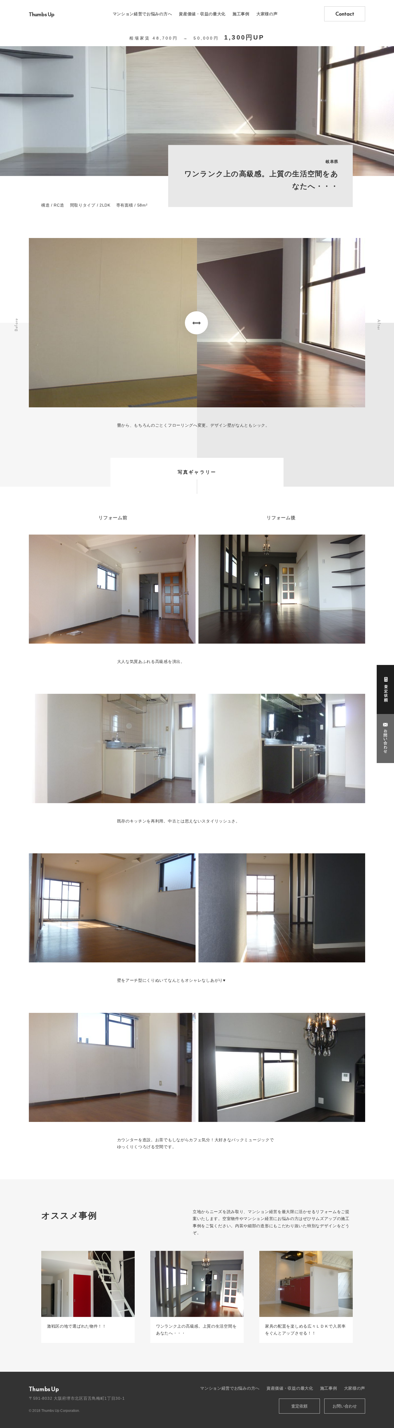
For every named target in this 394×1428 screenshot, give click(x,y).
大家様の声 (267, 14)
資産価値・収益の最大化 (202, 14)
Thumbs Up (42, 14)
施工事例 (240, 14)
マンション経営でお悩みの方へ (142, 14)
